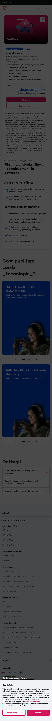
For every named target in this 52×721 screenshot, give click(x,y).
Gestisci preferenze (14, 713)
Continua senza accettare (13, 677)
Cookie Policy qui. (35, 702)
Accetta (38, 713)
